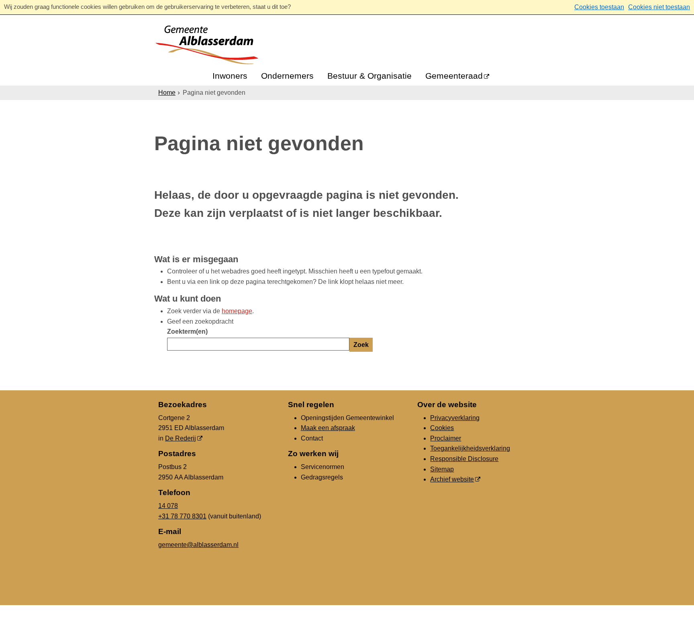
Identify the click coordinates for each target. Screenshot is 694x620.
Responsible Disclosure (464, 458)
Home (167, 92)
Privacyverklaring (455, 417)
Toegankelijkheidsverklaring (470, 448)
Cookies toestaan (599, 7)
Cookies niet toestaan (659, 7)
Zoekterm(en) (187, 331)
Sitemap (442, 469)
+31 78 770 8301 (182, 516)
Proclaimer (445, 438)
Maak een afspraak (328, 427)
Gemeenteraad (454, 75)
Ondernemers (287, 75)
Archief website (452, 479)
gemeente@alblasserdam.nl (198, 544)
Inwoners (229, 75)
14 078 (168, 505)
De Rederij (180, 438)
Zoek (361, 344)
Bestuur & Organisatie (369, 75)
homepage (237, 311)
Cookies (442, 427)
